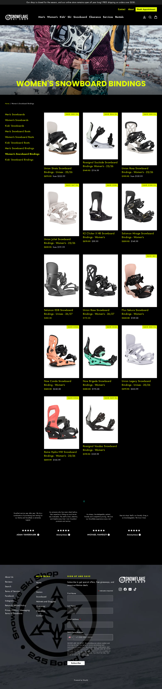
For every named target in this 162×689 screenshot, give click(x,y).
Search (8, 586)
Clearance (95, 17)
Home (7, 103)
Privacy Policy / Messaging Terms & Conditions (17, 612)
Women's (52, 17)
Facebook (9, 595)
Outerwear (40, 606)
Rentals (119, 17)
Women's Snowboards (16, 120)
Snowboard (80, 17)
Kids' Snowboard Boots (17, 142)
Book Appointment (146, 9)
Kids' (63, 17)
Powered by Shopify (81, 680)
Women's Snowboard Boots (19, 137)
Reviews (8, 581)
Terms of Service (12, 591)
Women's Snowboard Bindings (22, 154)
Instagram (9, 600)
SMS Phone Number (75, 632)
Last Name (71, 606)
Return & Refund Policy (15, 605)
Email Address (74, 619)
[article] (28, 521)
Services (108, 17)
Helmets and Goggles (46, 601)
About (131, 9)
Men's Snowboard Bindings (19, 148)
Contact (121, 9)
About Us (9, 577)
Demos (39, 592)
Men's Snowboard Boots (18, 131)
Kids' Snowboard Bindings (19, 159)
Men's (41, 17)
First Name (71, 593)
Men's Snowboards (15, 114)
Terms (87, 655)
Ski (69, 17)
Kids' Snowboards (14, 125)
